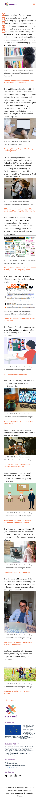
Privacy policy (28, 793)
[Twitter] (7, 777)
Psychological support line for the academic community (18, 643)
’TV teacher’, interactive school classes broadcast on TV (17, 465)
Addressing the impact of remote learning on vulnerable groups (17, 521)
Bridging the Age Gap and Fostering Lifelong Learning (18, 150)
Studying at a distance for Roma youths (17, 692)
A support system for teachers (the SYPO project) (18, 422)
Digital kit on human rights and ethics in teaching (19, 319)
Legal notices (18, 793)
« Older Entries (10, 700)
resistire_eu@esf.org (11, 767)
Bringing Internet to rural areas (17, 572)
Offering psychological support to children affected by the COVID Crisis (19, 210)
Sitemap (20, 796)
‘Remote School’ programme (15, 374)
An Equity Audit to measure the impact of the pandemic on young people (20, 269)
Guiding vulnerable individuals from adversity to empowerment (19, 81)
